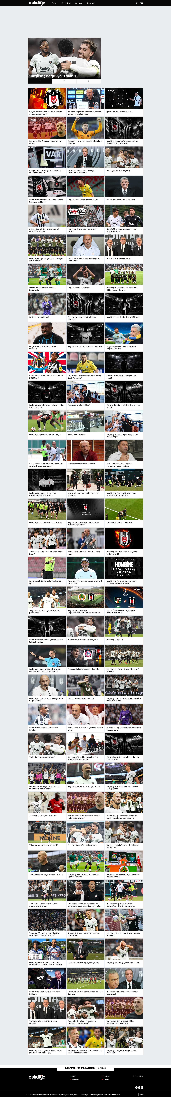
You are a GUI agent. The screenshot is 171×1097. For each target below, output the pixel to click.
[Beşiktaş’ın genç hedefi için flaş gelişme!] (86, 304)
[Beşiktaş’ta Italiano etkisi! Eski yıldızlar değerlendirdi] (47, 685)
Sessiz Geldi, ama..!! (76, 434)
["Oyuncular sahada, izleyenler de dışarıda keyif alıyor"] (47, 890)
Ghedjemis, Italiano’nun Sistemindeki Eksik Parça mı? (84, 377)
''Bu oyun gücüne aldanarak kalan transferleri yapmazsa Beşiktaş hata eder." (84, 905)
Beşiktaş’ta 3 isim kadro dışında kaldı (45, 522)
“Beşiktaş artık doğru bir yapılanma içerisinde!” (122, 993)
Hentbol (90, 3)
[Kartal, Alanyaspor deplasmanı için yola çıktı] (86, 480)
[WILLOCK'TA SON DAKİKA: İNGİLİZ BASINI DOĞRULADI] (47, 362)
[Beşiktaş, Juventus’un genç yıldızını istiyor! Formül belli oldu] (124, 128)
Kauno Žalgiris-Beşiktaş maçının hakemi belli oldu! (121, 611)
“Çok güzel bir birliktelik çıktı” (119, 258)
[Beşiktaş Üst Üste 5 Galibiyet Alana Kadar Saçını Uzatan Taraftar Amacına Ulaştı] (47, 949)
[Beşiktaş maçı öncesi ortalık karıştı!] (47, 421)
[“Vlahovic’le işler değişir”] (86, 392)
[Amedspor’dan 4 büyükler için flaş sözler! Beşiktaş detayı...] (86, 744)
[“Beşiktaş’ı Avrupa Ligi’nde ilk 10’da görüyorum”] (47, 597)
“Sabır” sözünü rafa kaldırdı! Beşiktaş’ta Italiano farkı (85, 259)
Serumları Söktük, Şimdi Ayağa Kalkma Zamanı (85, 993)
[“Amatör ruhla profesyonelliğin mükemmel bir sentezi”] (86, 157)
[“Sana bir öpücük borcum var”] (86, 685)
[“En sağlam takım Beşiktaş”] (124, 157)
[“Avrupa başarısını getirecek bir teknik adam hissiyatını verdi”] (86, 98)
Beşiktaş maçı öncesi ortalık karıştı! (44, 434)
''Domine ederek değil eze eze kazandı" (46, 874)
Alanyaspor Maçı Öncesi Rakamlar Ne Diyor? (46, 553)
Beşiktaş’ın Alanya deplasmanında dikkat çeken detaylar (122, 289)
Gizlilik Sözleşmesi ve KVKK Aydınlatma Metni (104, 1095)
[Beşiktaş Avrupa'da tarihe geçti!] (86, 832)
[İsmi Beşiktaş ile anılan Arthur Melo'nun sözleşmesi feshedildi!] (86, 1037)
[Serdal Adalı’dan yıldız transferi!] (124, 186)
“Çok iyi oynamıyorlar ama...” (42, 757)
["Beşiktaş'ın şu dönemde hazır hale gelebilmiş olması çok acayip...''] (124, 802)
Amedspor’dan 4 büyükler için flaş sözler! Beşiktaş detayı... (83, 758)
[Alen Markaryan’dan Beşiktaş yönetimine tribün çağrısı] (124, 450)
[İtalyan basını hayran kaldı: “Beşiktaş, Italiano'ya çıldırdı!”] (86, 802)
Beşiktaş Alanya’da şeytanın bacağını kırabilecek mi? (46, 259)
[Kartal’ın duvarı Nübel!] (47, 304)
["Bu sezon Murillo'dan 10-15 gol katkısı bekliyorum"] (124, 832)
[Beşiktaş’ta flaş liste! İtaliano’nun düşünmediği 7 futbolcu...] (124, 480)
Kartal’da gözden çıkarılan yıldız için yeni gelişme (123, 758)
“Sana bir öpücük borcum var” (81, 698)
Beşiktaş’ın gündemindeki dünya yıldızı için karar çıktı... (46, 406)
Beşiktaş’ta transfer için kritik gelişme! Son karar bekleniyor (46, 201)
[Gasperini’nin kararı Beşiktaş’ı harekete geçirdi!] (86, 128)
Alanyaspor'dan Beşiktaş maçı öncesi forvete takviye (123, 875)
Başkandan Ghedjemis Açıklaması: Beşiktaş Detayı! (122, 347)
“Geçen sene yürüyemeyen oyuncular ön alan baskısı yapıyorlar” (45, 465)
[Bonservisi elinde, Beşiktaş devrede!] (86, 656)
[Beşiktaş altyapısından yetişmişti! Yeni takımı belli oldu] (47, 626)
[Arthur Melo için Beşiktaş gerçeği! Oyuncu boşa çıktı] (47, 216)
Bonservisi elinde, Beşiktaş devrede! (83, 669)
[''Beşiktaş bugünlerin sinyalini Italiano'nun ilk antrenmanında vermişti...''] (124, 890)
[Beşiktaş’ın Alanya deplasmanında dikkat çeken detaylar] (124, 274)
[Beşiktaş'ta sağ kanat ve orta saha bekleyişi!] (47, 978)
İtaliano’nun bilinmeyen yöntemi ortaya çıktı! (85, 729)
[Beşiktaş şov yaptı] (124, 626)
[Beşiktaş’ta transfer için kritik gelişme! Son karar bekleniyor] (47, 186)
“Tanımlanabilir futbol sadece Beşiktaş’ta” (42, 289)
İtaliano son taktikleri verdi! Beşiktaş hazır (84, 553)
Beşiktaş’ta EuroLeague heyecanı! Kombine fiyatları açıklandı (121, 582)
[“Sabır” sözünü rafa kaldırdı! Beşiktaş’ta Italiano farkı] (86, 245)
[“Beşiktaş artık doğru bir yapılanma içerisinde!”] (124, 978)
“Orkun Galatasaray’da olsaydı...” (83, 640)
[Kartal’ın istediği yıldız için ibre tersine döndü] (124, 392)
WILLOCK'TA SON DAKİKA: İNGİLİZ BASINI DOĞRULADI (46, 377)
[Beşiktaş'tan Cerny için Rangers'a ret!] (124, 949)
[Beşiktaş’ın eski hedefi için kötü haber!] (124, 304)
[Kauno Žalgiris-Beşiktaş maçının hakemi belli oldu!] (124, 597)
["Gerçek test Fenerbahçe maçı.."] (86, 450)
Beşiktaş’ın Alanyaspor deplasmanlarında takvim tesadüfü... (84, 611)
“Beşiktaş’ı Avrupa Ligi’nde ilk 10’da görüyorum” (44, 611)
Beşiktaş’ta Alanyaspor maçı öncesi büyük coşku (122, 435)
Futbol (54, 3)
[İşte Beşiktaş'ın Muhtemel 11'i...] (124, 98)
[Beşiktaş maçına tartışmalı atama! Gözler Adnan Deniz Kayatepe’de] (47, 656)
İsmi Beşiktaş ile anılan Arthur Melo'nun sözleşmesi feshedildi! (85, 1051)
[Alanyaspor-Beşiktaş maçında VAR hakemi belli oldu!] (47, 157)
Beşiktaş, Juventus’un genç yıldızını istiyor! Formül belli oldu (122, 142)
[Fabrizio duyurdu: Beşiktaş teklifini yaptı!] (124, 362)
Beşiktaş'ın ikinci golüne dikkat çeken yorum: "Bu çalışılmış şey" (45, 1051)
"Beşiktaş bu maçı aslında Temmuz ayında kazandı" (83, 875)
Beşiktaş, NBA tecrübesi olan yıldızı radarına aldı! (122, 553)
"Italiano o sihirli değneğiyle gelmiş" (83, 962)
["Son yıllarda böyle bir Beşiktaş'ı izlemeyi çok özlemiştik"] (86, 1008)
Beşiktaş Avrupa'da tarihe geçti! (82, 845)
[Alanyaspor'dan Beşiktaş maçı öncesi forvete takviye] (124, 861)
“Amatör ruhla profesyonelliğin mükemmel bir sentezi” (81, 171)
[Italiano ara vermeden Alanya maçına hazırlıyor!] (124, 920)
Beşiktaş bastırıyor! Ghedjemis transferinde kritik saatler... (42, 494)
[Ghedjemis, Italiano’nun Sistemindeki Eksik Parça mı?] (86, 362)
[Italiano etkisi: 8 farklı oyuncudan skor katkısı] (47, 128)
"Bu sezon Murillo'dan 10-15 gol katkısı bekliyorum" (123, 846)
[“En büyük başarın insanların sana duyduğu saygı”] (124, 216)
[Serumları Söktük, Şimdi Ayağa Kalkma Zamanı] (86, 978)
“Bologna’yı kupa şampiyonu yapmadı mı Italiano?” (85, 582)
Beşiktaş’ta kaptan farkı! (79, 288)
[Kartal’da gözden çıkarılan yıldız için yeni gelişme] (124, 744)
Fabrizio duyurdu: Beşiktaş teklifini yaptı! (122, 377)
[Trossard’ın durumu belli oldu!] (124, 509)
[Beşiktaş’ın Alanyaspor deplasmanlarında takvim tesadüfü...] (86, 597)
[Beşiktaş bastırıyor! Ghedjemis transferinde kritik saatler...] (47, 480)
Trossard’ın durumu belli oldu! (120, 522)
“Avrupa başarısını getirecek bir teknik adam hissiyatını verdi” (84, 113)
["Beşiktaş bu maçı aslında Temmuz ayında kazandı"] (86, 861)
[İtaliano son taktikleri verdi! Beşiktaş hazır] (86, 538)
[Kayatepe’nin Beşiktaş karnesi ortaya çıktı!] (47, 568)
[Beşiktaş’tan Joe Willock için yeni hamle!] (47, 714)
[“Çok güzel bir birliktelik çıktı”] (124, 245)
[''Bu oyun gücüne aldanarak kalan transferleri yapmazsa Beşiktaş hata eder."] (86, 890)
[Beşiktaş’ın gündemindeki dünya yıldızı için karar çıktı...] (47, 392)
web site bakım (138, 1076)
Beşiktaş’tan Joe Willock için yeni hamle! (43, 729)
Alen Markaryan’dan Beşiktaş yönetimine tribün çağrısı (120, 465)
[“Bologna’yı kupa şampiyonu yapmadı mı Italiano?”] (86, 568)
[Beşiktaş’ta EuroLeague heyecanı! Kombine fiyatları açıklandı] (124, 568)
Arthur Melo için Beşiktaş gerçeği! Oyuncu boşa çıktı (44, 230)
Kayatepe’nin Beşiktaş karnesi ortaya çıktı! (45, 582)
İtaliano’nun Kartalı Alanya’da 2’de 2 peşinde (123, 670)
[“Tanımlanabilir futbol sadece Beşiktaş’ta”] (47, 274)
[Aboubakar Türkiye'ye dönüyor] (47, 802)
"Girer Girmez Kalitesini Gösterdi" (43, 845)
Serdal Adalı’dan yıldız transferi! (121, 200)
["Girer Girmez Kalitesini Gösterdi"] (47, 832)
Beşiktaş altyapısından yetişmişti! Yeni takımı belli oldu (46, 641)
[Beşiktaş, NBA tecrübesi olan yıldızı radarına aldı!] (124, 538)
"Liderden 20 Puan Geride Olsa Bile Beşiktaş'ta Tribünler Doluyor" (44, 934)
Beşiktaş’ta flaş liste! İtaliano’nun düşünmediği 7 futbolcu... (121, 494)
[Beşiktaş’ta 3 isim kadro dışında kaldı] (47, 509)
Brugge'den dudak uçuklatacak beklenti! (43, 347)
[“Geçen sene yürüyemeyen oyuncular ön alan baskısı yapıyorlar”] (47, 450)
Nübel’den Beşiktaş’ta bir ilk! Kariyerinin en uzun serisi (124, 729)
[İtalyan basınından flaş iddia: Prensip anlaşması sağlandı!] (47, 98)
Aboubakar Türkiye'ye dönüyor (42, 816)
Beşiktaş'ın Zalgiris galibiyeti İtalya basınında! (122, 1051)
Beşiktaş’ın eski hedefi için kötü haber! (123, 317)
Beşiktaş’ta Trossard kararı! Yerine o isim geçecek (122, 787)
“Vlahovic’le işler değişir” (79, 405)
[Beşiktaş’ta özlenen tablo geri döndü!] (86, 773)
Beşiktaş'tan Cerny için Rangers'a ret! (123, 962)
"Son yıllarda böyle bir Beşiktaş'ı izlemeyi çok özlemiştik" (82, 1022)
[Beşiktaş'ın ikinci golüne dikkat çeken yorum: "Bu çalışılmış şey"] (47, 1037)
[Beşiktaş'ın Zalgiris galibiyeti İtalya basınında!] (124, 1037)
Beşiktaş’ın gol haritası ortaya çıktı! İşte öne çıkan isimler (124, 699)
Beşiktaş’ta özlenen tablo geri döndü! (84, 786)
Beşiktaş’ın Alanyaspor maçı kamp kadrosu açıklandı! (83, 523)
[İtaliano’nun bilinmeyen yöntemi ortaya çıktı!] (86, 714)
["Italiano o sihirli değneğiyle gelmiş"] (86, 949)
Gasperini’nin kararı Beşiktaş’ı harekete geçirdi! (85, 142)
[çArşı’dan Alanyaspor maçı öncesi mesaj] (86, 216)
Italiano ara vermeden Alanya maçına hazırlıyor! (124, 934)
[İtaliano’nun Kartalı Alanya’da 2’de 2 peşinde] (124, 656)
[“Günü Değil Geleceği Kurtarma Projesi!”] (47, 1008)
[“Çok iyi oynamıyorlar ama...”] (47, 744)
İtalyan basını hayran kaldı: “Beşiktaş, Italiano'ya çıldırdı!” (84, 817)
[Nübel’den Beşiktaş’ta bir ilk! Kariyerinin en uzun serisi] (124, 714)
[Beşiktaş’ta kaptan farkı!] (86, 274)
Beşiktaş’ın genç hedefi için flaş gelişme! (82, 318)
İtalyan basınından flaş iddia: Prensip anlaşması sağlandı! (45, 113)
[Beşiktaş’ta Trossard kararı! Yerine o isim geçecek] (124, 773)
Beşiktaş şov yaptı (115, 640)
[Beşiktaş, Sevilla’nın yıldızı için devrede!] (86, 333)
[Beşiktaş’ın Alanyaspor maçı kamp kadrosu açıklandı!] (86, 509)
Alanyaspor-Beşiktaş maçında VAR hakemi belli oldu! (45, 171)
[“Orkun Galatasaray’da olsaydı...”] (86, 626)
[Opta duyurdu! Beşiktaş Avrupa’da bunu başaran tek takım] (47, 773)
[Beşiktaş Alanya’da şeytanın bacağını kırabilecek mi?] (47, 245)
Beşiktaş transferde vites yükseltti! (83, 200)
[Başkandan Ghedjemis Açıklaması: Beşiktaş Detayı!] (124, 333)
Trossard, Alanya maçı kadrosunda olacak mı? (84, 934)
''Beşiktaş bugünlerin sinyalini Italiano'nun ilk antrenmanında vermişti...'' (120, 905)
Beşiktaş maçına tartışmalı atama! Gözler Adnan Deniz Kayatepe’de (44, 670)
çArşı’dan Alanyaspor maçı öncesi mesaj (83, 230)
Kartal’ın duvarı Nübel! (39, 317)
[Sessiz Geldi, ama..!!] (86, 421)
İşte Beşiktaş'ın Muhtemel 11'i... (120, 112)
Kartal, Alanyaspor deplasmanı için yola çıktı (83, 494)
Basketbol (66, 3)
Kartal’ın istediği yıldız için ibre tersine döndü (123, 406)
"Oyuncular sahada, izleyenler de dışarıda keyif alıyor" (43, 905)
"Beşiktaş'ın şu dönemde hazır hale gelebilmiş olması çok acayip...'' (122, 817)
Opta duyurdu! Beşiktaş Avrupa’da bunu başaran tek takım (44, 787)
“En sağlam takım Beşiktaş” (119, 170)
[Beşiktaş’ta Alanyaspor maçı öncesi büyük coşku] (124, 421)
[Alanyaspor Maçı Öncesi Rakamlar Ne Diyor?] (47, 538)
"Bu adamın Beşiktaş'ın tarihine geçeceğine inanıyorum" (120, 1022)
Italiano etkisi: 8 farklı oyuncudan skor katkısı (46, 142)
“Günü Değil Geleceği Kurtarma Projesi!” (43, 1022)
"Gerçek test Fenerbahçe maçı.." (82, 464)
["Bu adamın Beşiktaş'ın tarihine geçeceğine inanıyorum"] (124, 1008)
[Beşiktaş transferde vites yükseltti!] (86, 186)
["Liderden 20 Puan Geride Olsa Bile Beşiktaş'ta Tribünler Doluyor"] (47, 920)
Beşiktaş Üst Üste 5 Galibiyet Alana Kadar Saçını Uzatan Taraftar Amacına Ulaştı (46, 963)
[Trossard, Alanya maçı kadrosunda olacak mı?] (86, 920)
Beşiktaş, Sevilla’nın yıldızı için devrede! (85, 346)
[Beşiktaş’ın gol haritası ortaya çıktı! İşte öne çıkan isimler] (124, 685)
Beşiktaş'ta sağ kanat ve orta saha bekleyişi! (44, 993)
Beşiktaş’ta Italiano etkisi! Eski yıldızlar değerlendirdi (46, 699)
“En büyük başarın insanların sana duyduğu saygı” (122, 230)
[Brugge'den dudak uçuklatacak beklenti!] (47, 333)
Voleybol (79, 3)
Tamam (141, 1094)
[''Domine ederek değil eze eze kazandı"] (47, 861)
